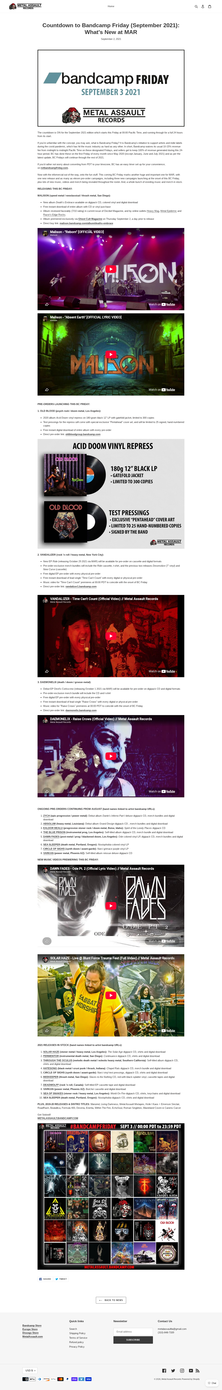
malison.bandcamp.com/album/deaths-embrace (86, 223)
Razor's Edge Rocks (54, 214)
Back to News (113, 1300)
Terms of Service (78, 1337)
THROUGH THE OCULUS (57, 1060)
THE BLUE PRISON (54, 832)
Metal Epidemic (168, 211)
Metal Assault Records (171, 1379)
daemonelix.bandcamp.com (81, 710)
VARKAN (48, 853)
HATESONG (50, 1068)
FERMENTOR (51, 1056)
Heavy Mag (153, 211)
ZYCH (46, 815)
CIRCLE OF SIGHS (54, 848)
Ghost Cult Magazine (90, 218)
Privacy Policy (77, 1346)
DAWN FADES (51, 836)
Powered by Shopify (191, 1379)
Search (73, 1328)
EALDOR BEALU (53, 828)
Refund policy (76, 1342)
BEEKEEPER (50, 1077)
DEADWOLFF (51, 1084)
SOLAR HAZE (51, 1051)
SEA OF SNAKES (53, 1093)
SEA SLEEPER (51, 844)
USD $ (29, 1370)
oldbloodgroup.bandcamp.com (82, 434)
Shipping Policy (77, 1333)
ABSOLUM (49, 823)
